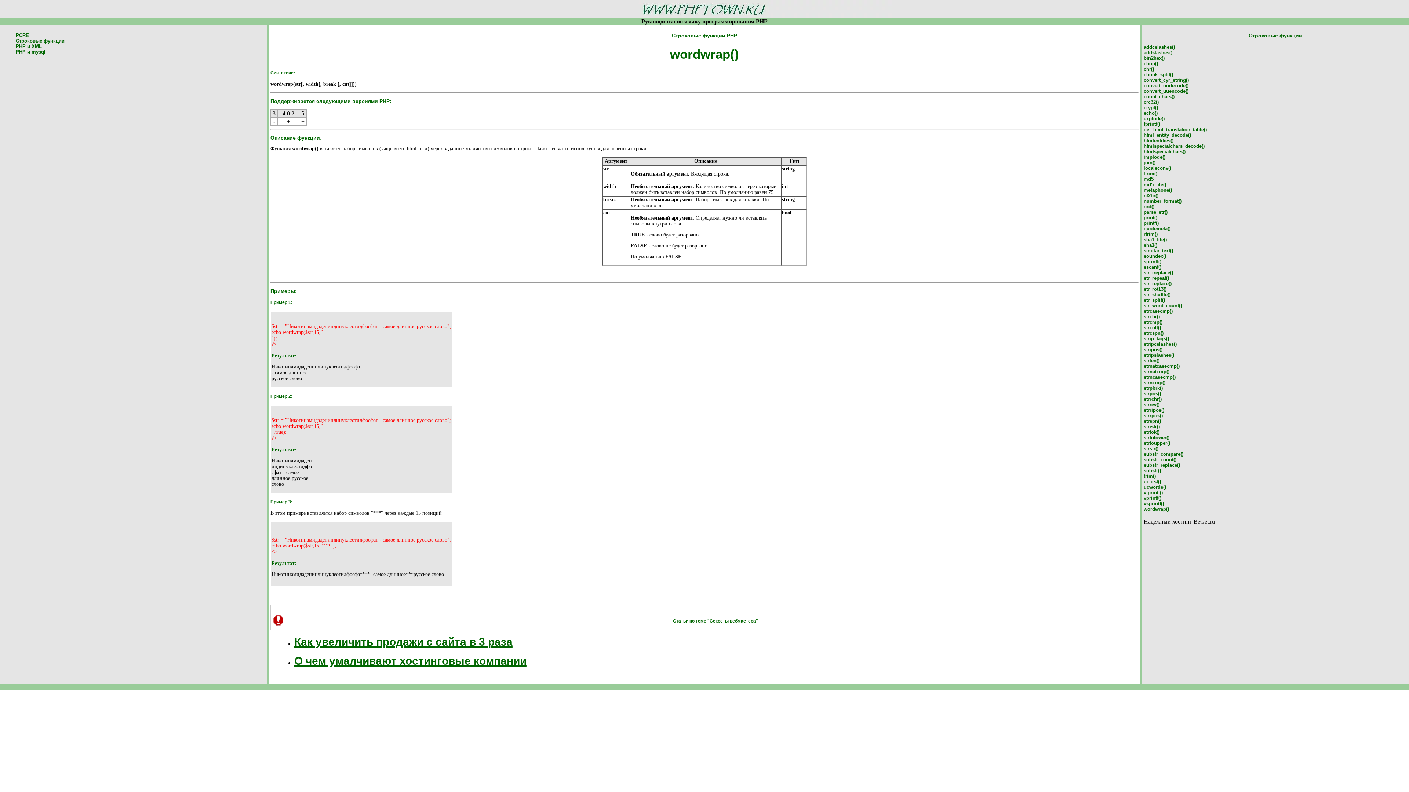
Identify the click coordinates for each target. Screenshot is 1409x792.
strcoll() (1152, 327)
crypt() (1151, 107)
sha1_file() (1155, 239)
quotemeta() (1157, 228)
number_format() (1163, 201)
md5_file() (1155, 184)
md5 (1149, 179)
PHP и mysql (30, 52)
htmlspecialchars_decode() (1174, 146)
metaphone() (1158, 190)
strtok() (1151, 432)
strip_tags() (1156, 338)
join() (1149, 162)
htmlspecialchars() (1165, 151)
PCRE (22, 35)
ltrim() (1150, 173)
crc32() (1151, 102)
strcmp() (1153, 322)
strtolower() (1156, 437)
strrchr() (1153, 399)
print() (1150, 217)
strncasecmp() (1160, 377)
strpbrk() (1153, 388)
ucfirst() (1152, 481)
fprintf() (1152, 124)
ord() (1149, 206)
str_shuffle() (1157, 294)
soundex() (1155, 256)
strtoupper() (1157, 443)
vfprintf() (1153, 492)
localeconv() (1157, 168)
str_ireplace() (1158, 272)
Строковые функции (40, 41)
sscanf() (1152, 267)
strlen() (1151, 360)
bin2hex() (1154, 58)
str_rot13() (1155, 289)
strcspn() (1154, 333)
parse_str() (1156, 212)
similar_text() (1158, 250)
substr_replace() (1162, 465)
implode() (1154, 157)
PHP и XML (29, 46)
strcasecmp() (1158, 311)
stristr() (1152, 426)
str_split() (1154, 300)
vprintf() (1152, 498)
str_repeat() (1156, 278)
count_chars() (1159, 96)
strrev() (1151, 404)
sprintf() (1152, 261)
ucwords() (1155, 487)
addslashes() (1158, 52)
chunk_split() (1158, 74)
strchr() (1152, 316)
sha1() (1150, 245)
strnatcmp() (1156, 371)
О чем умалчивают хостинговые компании (410, 661)
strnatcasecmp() (1162, 366)
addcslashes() (1159, 47)
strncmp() (1154, 382)
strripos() (1154, 410)
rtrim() (1151, 234)
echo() (1151, 113)
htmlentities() (1158, 140)
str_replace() (1158, 283)
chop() (1151, 63)
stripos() (1153, 349)
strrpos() (1153, 415)
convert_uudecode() (1166, 85)
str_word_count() (1163, 305)
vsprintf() (1154, 503)
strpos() (1152, 393)
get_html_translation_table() (1175, 129)
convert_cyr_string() (1166, 80)
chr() (1149, 69)
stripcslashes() (1160, 344)
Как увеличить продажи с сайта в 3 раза (403, 642)
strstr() (1151, 448)
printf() (1151, 223)
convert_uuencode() (1166, 91)
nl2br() (1151, 195)
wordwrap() (1156, 509)
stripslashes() (1159, 355)
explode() (1154, 118)
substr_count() (1160, 459)
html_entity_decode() (1167, 135)
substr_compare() (1163, 454)
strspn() (1152, 421)
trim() (1150, 476)
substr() (1152, 470)
